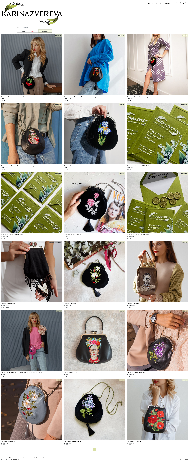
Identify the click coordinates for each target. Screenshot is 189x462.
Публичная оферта (17, 457)
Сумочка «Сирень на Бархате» (72, 441)
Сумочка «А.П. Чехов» (133, 303)
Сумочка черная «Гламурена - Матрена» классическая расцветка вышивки (85, 97)
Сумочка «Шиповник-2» (8, 441)
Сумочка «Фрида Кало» (70, 372)
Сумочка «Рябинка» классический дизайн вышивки (15, 97)
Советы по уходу (6, 457)
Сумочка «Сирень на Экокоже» (136, 372)
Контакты (167, 3)
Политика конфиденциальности (33, 457)
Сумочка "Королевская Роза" (72, 235)
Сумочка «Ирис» (68, 166)
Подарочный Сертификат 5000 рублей (138, 235)
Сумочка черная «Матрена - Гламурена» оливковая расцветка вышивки (21, 166)
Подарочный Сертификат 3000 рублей (12, 235)
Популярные (45, 31)
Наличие (22, 31)
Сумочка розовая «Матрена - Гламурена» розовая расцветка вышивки (21, 372)
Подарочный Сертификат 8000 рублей (138, 166)
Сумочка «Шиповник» (70, 303)
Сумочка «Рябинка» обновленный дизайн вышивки (142, 97)
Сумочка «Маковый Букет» (134, 441)
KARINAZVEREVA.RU (14, 460)
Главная (19, 27)
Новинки (33, 31)
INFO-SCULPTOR (183, 460)
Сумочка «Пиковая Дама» (8, 303)
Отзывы (159, 3)
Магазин (151, 3)
